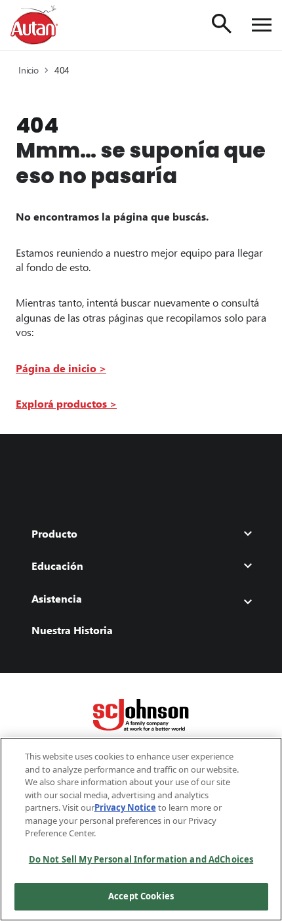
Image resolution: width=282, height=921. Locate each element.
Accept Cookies (141, 896)
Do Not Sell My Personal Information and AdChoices (141, 859)
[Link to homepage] (34, 25)
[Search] (222, 24)
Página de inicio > (61, 368)
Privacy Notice (125, 807)
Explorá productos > (66, 403)
